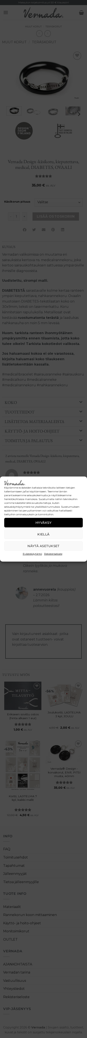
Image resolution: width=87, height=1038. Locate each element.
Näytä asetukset (43, 546)
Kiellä (43, 534)
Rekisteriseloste (53, 553)
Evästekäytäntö (32, 553)
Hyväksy (43, 523)
